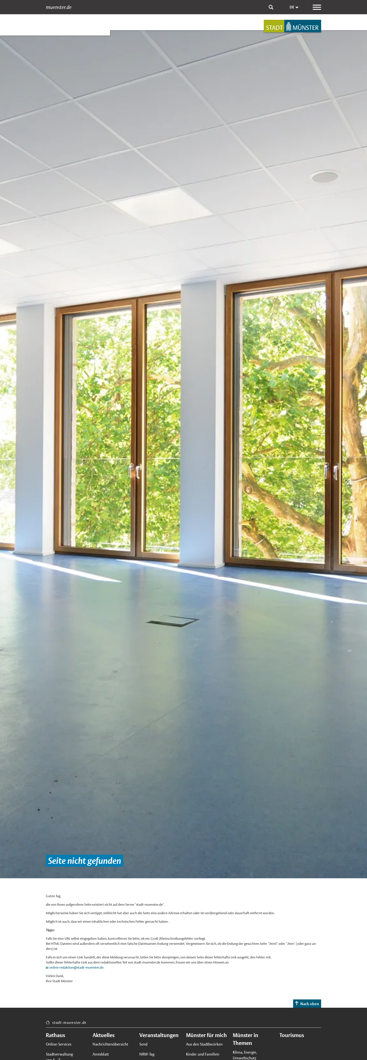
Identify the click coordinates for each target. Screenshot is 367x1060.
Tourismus (291, 1035)
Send (143, 1044)
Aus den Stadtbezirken (204, 1044)
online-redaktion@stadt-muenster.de (76, 967)
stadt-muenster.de (69, 1022)
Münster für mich (206, 1035)
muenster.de (59, 7)
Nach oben (309, 1004)
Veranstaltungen (159, 1035)
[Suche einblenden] (271, 7)
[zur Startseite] (292, 26)
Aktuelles (103, 1035)
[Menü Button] (317, 7)
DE (292, 7)
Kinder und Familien (202, 1054)
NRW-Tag (146, 1054)
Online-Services (58, 1044)
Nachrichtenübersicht (110, 1044)
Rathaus (55, 1035)
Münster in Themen (245, 1039)
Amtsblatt (101, 1054)
